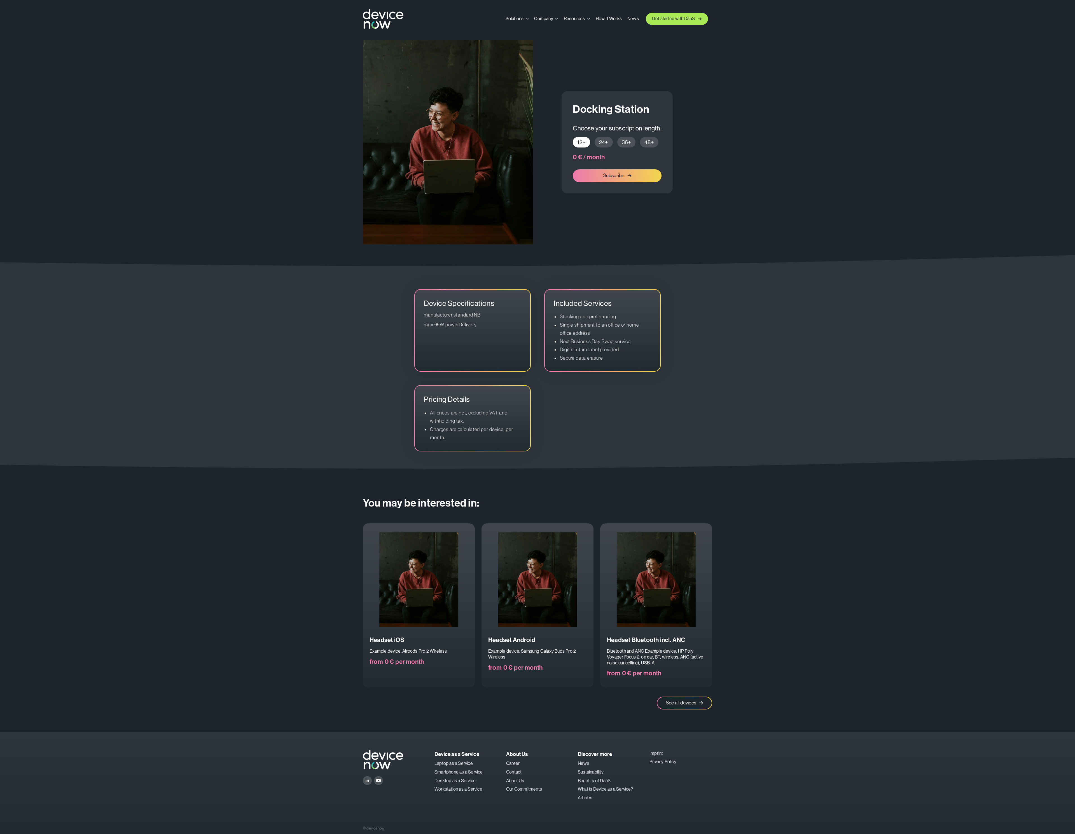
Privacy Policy (662, 761)
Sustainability (591, 772)
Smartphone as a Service (458, 772)
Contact (514, 772)
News (633, 19)
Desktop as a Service (455, 780)
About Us (515, 780)
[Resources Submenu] (589, 19)
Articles (585, 797)
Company (543, 19)
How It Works (609, 19)
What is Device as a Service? (605, 789)
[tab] (581, 142)
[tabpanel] (617, 157)
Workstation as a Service (458, 789)
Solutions (515, 19)
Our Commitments (524, 789)
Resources (574, 19)
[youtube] (378, 780)
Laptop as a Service (453, 763)
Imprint (656, 753)
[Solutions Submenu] (527, 19)
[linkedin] (367, 780)
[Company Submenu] (557, 19)
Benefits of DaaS (594, 780)
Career (513, 763)
